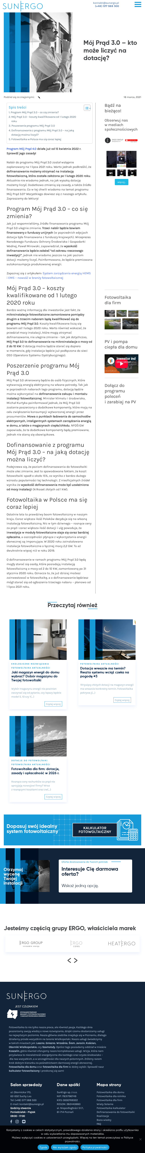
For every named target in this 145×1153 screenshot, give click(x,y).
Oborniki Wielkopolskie (23, 1047)
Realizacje (103, 1116)
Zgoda (43, 1147)
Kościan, (91, 1043)
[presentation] (69, 960)
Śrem (72, 1043)
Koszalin (14, 1051)
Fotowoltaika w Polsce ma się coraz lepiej (36, 139)
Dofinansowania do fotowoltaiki (116, 1112)
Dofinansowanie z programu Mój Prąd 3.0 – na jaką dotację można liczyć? (42, 132)
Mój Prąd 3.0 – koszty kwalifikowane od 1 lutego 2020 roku (43, 119)
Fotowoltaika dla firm (109, 1100)
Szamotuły (48, 1047)
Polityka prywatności (94, 1147)
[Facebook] (38, 99)
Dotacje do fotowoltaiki (29, 760)
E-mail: (27, 1104)
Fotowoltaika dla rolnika (111, 1096)
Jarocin (80, 1043)
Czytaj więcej (53, 704)
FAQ (99, 1123)
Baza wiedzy (104, 1120)
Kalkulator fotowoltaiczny (95, 830)
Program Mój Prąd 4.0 (21, 149)
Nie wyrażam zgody (65, 1147)
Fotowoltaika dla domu (22, 1066)
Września (62, 1043)
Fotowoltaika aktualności (30, 668)
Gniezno (50, 1043)
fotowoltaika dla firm (55, 1066)
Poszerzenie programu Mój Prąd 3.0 (33, 125)
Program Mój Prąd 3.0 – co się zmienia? (35, 112)
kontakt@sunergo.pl (106, 3)
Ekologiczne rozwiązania (30, 664)
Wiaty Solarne (105, 1104)
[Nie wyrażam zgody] (140, 1139)
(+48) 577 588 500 (107, 6)
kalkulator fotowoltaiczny (24, 1070)
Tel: (23, 1100)
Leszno (40, 1043)
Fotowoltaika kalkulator (111, 1108)
